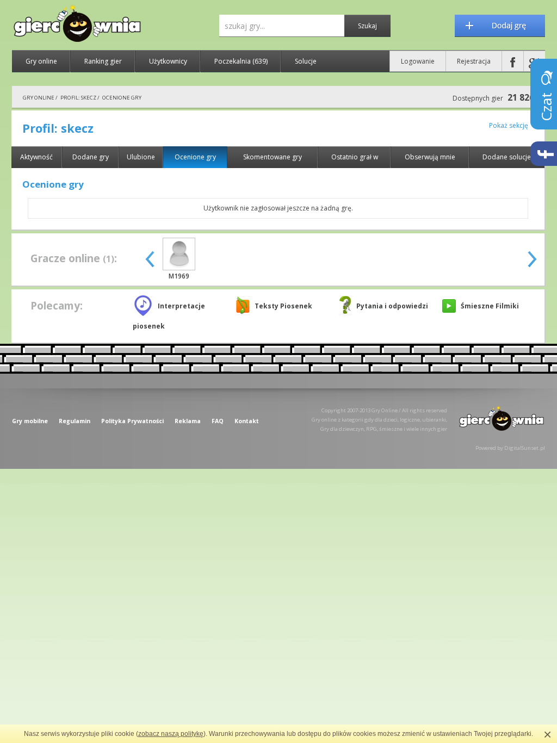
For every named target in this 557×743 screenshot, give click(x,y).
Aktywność (36, 157)
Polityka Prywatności (132, 421)
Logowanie (418, 61)
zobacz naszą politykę (170, 734)
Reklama (188, 421)
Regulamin (74, 421)
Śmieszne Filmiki (490, 306)
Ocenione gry (195, 157)
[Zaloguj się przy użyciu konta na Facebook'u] (512, 61)
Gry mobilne (30, 421)
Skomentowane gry (272, 157)
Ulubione (141, 157)
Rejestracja (474, 61)
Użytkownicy (168, 61)
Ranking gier (103, 61)
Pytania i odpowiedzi (392, 306)
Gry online (41, 61)
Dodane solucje (506, 157)
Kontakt (246, 421)
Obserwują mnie (430, 157)
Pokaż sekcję (508, 125)
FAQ (218, 421)
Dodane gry (90, 157)
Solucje (306, 61)
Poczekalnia (241, 61)
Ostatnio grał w (354, 157)
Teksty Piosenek (283, 306)
